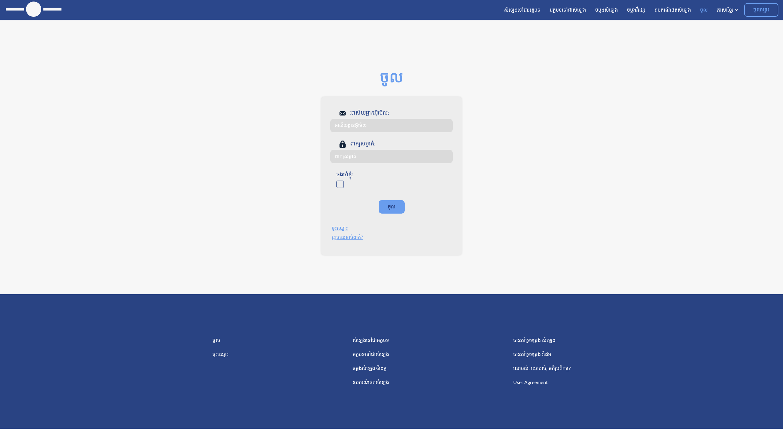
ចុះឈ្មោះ (761, 9)
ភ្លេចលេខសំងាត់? (347, 237)
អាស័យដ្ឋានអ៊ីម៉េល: (369, 113)
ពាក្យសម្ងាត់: (363, 144)
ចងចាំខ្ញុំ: (344, 175)
